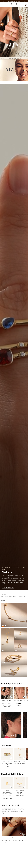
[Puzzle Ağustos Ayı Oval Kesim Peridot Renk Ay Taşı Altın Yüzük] (7, 754)
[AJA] (14, 4)
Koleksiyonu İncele (8, 587)
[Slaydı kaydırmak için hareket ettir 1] (6, 54)
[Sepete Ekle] (23, 758)
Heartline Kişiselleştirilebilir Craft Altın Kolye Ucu (7, 792)
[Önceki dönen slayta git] (4, 54)
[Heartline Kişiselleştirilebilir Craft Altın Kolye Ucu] (7, 783)
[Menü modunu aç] (2, 4)
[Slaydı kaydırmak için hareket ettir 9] (20, 54)
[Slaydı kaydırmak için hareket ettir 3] (10, 54)
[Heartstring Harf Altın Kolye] (19, 693)
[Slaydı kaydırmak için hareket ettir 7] (16, 54)
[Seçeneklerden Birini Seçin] (11, 697)
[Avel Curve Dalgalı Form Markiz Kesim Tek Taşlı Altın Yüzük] (7, 693)
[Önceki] (3, 1)
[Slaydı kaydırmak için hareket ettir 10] (22, 54)
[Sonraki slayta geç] (24, 54)
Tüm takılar (4, 600)
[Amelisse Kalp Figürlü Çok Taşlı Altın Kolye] (19, 754)
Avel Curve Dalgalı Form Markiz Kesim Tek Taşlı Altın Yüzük (7, 702)
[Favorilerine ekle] (11, 688)
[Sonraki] (24, 1)
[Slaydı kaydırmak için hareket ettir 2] (8, 54)
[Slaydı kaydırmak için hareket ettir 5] (13, 54)
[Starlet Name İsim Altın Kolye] (19, 783)
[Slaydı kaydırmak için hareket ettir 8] (18, 54)
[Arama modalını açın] (19, 4)
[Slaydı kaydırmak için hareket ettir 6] (15, 54)
